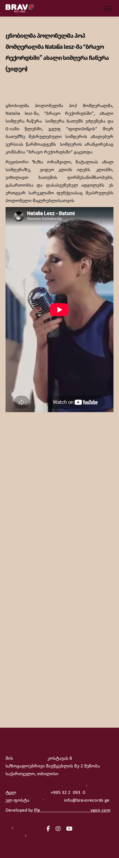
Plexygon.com (72, 810)
